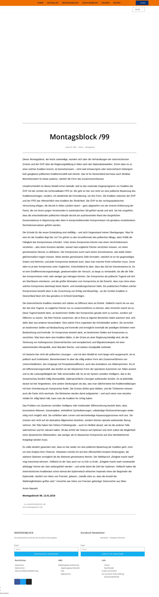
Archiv (116, 3)
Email (16, 545)
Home (40, 3)
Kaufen (105, 3)
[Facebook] (17, 582)
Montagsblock (70, 3)
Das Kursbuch (90, 3)
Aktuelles (52, 3)
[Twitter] (23, 582)
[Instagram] (29, 582)
